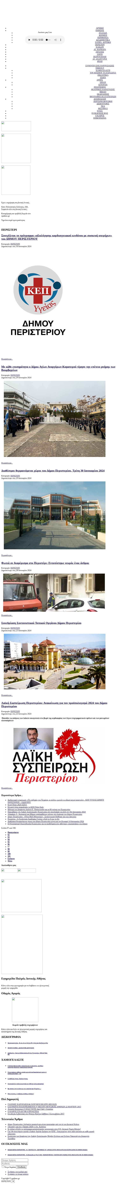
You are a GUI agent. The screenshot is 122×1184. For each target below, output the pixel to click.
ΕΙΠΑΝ (103, 82)
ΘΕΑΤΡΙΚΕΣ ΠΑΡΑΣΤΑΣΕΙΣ (103, 89)
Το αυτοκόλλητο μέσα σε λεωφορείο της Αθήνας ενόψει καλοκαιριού (26, 1084)
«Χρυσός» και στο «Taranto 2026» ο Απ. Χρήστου (27, 1127)
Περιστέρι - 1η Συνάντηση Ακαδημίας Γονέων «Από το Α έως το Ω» (33, 819)
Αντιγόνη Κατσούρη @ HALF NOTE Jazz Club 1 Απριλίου (30, 1109)
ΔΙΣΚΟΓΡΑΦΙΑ (103, 104)
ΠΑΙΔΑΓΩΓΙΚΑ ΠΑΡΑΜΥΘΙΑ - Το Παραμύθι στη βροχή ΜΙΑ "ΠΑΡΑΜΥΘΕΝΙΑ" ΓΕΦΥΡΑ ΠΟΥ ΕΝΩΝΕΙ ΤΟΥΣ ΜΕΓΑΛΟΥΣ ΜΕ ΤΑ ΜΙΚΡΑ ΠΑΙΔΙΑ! (50, 1155)
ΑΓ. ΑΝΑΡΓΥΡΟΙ (100, 59)
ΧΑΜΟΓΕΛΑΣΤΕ (103, 70)
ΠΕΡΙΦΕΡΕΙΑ (102, 37)
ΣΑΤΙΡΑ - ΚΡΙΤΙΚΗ (103, 42)
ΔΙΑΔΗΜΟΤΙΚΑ (103, 40)
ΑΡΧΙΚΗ (100, 28)
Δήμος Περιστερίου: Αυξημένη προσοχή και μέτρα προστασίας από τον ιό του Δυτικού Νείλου (43, 1124)
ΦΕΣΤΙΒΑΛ (103, 108)
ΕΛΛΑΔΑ (103, 33)
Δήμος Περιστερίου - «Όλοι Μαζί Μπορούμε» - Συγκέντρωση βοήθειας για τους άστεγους (42, 817)
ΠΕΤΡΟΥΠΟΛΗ (99, 57)
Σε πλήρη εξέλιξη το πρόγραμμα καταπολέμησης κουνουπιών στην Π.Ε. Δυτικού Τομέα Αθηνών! (44, 1129)
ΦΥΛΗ (99, 61)
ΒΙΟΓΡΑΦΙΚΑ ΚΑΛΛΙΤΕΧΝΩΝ (103, 97)
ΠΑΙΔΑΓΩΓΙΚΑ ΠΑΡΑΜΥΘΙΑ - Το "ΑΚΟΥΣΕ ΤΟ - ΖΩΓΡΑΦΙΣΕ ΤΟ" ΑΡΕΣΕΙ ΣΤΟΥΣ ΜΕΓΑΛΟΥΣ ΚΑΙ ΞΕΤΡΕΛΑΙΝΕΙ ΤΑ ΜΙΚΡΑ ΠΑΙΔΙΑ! (48, 1150)
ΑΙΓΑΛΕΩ (100, 52)
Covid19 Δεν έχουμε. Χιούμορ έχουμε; (18, 1078)
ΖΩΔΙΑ (103, 77)
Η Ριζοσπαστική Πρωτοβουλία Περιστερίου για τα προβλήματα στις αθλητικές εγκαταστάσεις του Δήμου (47, 824)
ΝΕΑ (103, 106)
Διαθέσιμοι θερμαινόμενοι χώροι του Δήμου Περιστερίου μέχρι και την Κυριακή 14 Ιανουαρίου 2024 (46, 821)
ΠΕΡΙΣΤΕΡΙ (100, 45)
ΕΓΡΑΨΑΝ (102, 85)
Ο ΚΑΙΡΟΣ (99, 116)
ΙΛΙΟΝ (100, 54)
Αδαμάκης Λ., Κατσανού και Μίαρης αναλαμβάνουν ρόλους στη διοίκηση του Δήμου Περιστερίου (45, 814)
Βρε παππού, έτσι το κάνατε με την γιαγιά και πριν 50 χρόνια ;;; (24, 1088)
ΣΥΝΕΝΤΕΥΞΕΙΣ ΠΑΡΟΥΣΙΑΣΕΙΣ (99, 66)
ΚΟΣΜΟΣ (103, 35)
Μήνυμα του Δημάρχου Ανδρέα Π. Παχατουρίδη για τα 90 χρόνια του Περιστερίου (39, 809)
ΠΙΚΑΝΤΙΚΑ (103, 75)
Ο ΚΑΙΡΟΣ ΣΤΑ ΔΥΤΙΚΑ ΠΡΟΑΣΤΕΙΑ (23, 1111)
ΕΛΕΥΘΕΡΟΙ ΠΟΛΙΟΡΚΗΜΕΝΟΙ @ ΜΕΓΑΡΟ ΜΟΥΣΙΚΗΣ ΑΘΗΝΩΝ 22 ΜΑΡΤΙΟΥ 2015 (44, 1107)
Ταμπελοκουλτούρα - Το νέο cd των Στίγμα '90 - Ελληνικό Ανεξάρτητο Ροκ (28, 1043)
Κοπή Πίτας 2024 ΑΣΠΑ (17, 805)
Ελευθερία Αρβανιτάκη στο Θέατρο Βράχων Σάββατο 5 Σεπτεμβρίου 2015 (36, 1114)
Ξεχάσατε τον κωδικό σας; (18, 1172)
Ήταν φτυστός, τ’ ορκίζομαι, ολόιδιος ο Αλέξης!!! (21, 1094)
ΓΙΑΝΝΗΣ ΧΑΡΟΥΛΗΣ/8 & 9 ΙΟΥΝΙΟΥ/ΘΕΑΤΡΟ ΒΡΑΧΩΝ (32, 1104)
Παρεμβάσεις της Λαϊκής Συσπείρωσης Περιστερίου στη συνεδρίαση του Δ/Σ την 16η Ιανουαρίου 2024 (47, 812)
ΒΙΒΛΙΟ (103, 92)
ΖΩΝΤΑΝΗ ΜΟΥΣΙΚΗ (103, 101)
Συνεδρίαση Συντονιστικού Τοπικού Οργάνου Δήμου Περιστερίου (41, 623)
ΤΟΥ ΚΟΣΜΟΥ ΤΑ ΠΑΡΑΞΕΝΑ (103, 73)
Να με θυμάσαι (10, 1167)
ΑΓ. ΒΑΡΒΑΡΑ (100, 49)
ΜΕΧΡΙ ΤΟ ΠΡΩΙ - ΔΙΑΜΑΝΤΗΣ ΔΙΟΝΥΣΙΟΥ (21, 1048)
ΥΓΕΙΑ (100, 111)
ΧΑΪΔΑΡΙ (100, 47)
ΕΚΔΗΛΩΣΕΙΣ (103, 94)
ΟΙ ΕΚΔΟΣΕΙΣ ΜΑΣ (100, 113)
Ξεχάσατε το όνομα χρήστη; (18, 1174)
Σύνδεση (21, 1167)
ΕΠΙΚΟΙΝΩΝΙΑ (99, 118)
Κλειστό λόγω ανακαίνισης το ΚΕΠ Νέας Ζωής (26, 807)
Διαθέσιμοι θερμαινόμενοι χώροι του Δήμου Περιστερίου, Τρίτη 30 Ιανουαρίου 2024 (53, 470)
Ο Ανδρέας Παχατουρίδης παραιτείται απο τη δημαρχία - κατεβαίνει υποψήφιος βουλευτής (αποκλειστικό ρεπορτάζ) (25, 1066)
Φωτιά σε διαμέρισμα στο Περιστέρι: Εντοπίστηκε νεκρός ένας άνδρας (45, 563)
